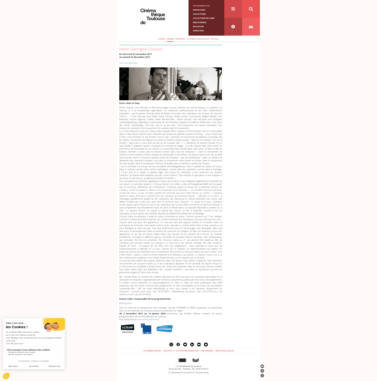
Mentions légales (224, 351)
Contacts (168, 351)
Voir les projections (128, 63)
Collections (199, 14)
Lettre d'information (187, 351)
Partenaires (207, 351)
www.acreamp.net (150, 319)
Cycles (170, 39)
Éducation (198, 26)
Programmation (201, 6)
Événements (180, 39)
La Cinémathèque (152, 351)
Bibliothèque (199, 22)
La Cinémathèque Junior (198, 39)
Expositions (199, 10)
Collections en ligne (203, 18)
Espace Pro (198, 30)
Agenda (162, 39)
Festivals (215, 39)
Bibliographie (125, 303)
